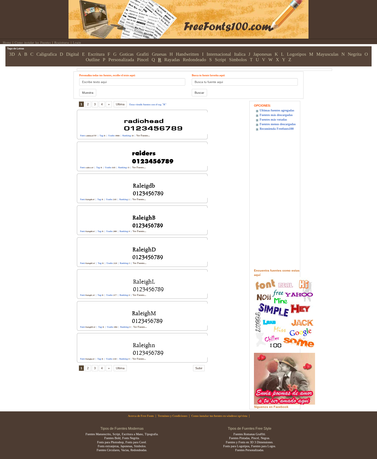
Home (7, 42)
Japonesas (262, 54)
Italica (239, 54)
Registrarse (61, 42)
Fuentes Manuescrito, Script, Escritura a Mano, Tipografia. (122, 434)
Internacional (219, 54)
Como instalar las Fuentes (33, 42)
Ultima (120, 104)
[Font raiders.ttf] (144, 154)
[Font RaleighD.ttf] (144, 250)
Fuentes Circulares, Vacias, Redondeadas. (122, 450)
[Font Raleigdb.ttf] (144, 186)
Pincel (143, 59)
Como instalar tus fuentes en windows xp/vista (219, 415)
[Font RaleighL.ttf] (144, 282)
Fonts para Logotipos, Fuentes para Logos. (249, 446)
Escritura (96, 54)
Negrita (355, 54)
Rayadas (172, 59)
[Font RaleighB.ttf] (144, 218)
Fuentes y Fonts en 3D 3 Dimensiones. (249, 442)
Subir (198, 368)
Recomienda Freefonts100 (277, 128)
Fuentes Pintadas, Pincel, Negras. (249, 438)
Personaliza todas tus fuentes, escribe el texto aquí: (107, 75)
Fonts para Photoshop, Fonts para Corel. (122, 442)
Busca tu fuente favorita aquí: (208, 75)
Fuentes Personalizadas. (249, 450)
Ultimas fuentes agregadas (277, 110)
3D (12, 54)
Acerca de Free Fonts (141, 415)
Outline (93, 59)
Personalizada (121, 59)
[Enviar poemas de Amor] (284, 378)
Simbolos (238, 59)
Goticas (127, 54)
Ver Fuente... (143, 135)
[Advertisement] (277, 202)
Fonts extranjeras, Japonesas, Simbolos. (122, 446)
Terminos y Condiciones (172, 415)
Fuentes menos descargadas (278, 124)
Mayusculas (327, 54)
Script (220, 59)
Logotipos (296, 54)
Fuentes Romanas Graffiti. (249, 434)
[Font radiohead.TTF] (144, 123)
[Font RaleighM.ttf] (144, 314)
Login (77, 42)
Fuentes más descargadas (276, 115)
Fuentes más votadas (273, 119)
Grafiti (143, 54)
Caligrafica (46, 54)
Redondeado (194, 59)
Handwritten (187, 54)
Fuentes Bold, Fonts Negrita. (122, 438)
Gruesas (159, 54)
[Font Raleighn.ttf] (144, 346)
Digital (72, 54)
